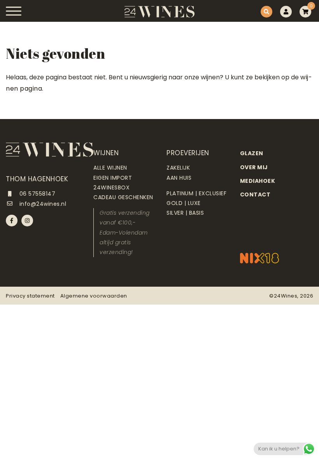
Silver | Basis (185, 213)
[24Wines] (159, 12)
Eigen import (112, 178)
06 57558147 (36, 194)
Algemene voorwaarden (93, 296)
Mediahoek (257, 181)
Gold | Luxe (184, 203)
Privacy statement (30, 296)
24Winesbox (111, 187)
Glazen (251, 153)
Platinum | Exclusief (196, 193)
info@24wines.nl (42, 204)
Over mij (254, 167)
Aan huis (179, 178)
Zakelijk (178, 168)
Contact (255, 194)
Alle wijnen (110, 168)
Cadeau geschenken (123, 197)
